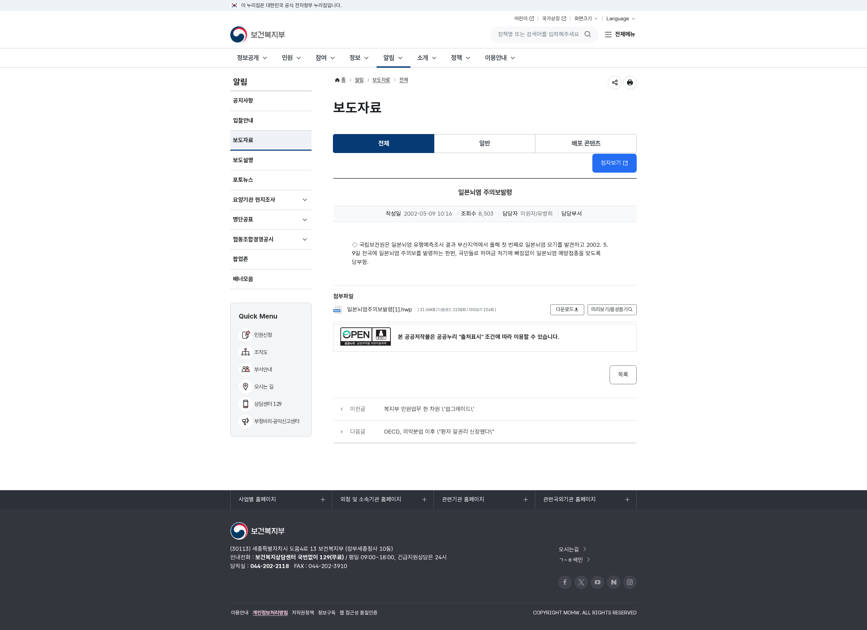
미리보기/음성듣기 (609, 309)
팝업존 (240, 259)
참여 (321, 58)
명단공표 (253, 223)
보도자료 (243, 140)
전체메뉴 (625, 34)
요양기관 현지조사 (264, 203)
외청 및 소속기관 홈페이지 (370, 502)
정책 (456, 58)
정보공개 (248, 58)
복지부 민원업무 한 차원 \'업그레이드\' (429, 409)
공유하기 (614, 82)
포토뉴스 (243, 179)
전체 (403, 80)
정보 (355, 58)
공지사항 (243, 100)
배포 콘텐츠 (586, 143)
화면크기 (583, 19)
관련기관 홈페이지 (463, 502)
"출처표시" (471, 336)
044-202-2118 (269, 566)
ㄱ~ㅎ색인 (571, 560)
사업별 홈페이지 (257, 502)
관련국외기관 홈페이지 (569, 502)
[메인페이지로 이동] (257, 34)
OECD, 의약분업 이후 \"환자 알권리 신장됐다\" (439, 431)
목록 (623, 374)
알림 (388, 58)
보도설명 (243, 160)
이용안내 (496, 58)
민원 (287, 58)
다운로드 (565, 309)
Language (618, 19)
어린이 (521, 19)
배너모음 (243, 279)
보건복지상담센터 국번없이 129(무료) (299, 557)
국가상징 (551, 19)
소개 (422, 58)
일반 (484, 143)
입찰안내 (243, 120)
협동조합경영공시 (263, 243)
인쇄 (630, 82)
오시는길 (569, 549)
